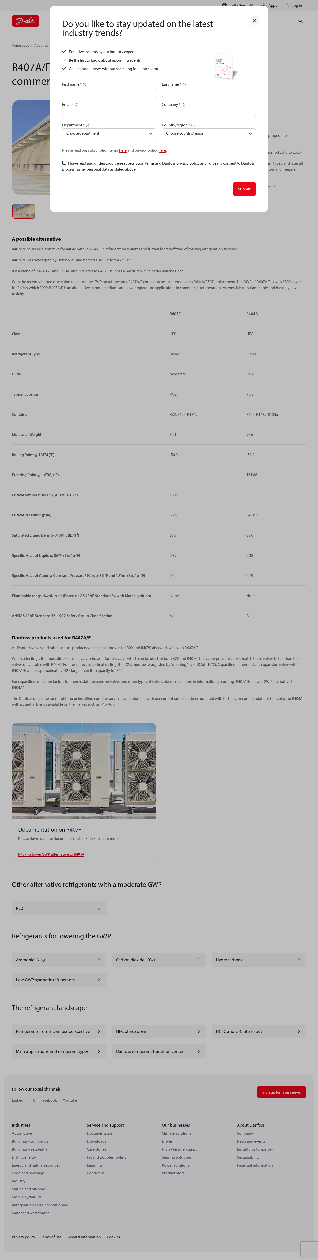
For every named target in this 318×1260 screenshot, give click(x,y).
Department (73, 124)
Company (171, 104)
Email (68, 104)
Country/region (176, 124)
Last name (171, 84)
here (123, 150)
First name (72, 84)
